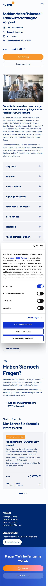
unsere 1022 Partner (18, 258)
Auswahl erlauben (23, 331)
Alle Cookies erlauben (23, 325)
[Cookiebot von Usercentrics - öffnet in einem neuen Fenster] (33, 246)
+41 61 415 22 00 (9, 522)
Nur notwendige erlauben (23, 338)
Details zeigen (33, 318)
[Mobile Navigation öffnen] (42, 4)
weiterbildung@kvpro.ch (12, 525)
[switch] (40, 293)
